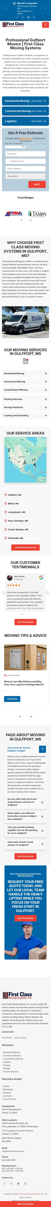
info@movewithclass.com (13, 1151)
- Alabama (6, 1093)
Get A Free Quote (25, 856)
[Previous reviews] (4, 592)
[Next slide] (30, 220)
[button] (5, 8)
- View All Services (10, 1072)
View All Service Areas (25, 547)
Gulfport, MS (14, 495)
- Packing (6, 1065)
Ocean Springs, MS (18, 529)
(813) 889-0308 (8, 1160)
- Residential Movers (11, 1052)
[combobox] (8, 161)
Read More (12, 699)
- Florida (5, 1086)
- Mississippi (7, 1089)
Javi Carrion (19, 576)
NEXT (37, 184)
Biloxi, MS (13, 503)
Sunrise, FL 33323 (10, 1134)
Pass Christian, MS (18, 521)
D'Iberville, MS (15, 538)
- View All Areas (9, 1099)
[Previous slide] (22, 220)
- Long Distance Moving (12, 1059)
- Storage (6, 1068)
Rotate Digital (34, 1201)
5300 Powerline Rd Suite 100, (15, 1123)
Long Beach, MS (16, 512)
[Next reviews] (47, 592)
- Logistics (6, 1062)
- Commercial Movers (11, 1056)
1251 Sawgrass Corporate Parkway (17, 1131)
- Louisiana (7, 1096)
